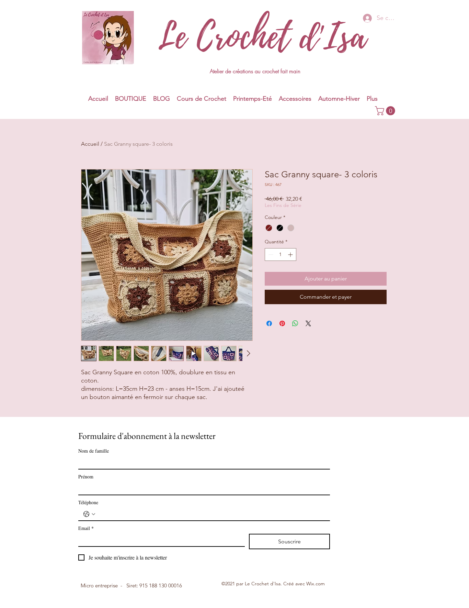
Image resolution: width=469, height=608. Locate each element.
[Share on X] (308, 323)
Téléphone (88, 502)
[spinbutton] (280, 254)
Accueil (90, 144)
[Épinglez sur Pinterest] (282, 323)
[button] (252, 98)
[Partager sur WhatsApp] (295, 323)
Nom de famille (93, 451)
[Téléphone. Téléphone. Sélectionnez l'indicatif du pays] (89, 514)
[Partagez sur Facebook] (269, 323)
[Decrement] (270, 254)
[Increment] (291, 254)
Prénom (85, 476)
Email (86, 528)
